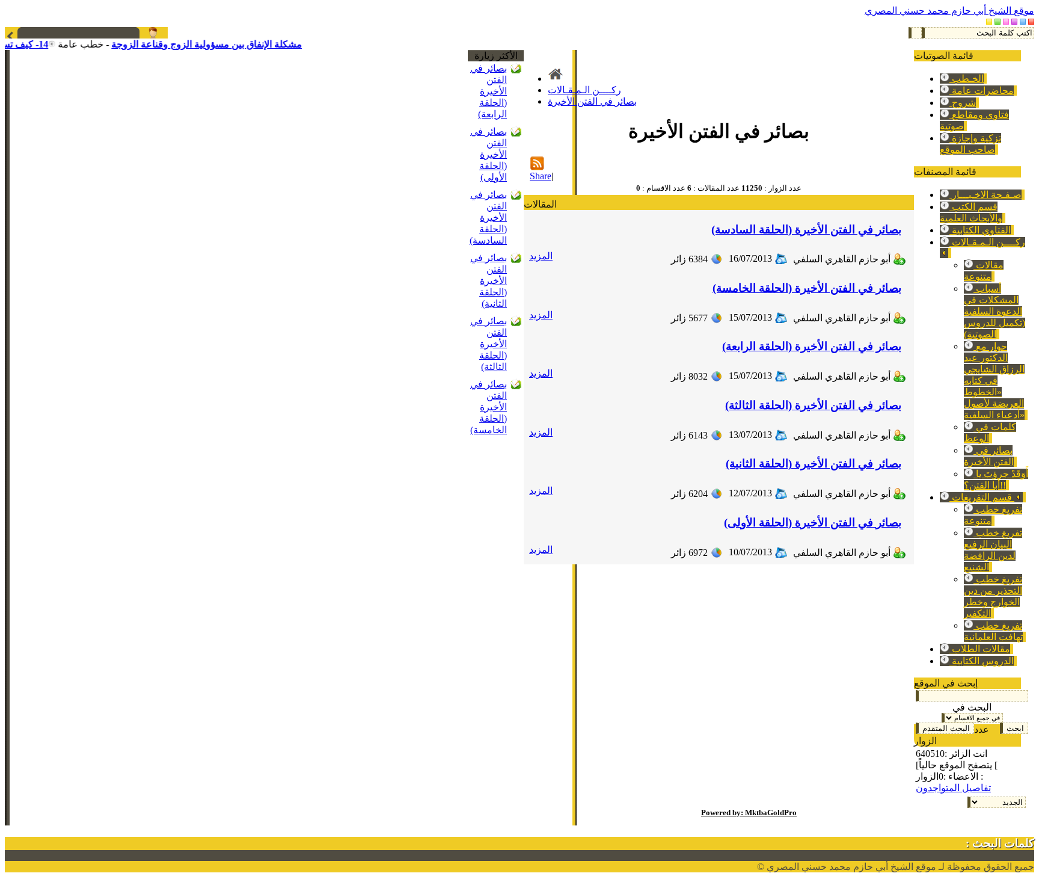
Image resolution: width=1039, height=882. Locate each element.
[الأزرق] (1023, 21)
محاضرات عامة (981, 90)
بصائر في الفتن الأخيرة (592, 101)
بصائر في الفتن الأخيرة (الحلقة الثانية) (488, 281)
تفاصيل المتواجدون (953, 788)
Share (540, 176)
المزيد (541, 256)
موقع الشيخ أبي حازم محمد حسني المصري (949, 10)
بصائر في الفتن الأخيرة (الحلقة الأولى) (488, 154)
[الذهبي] (989, 21)
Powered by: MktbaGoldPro (749, 812)
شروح (962, 102)
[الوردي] (1006, 21)
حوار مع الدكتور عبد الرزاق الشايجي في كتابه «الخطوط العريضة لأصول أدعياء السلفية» (994, 380)
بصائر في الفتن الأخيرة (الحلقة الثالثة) (488, 344)
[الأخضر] (998, 21)
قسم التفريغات (981, 497)
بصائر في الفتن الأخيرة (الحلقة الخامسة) (488, 407)
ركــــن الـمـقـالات (584, 90)
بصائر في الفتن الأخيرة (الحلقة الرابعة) (488, 91)
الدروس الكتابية (981, 661)
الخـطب (966, 78)
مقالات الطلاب (979, 649)
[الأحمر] (1031, 21)
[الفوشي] (1014, 21)
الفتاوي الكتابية (980, 230)
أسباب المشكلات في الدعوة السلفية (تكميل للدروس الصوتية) (994, 311)
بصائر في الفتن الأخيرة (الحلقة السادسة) (488, 217)
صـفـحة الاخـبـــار (985, 195)
